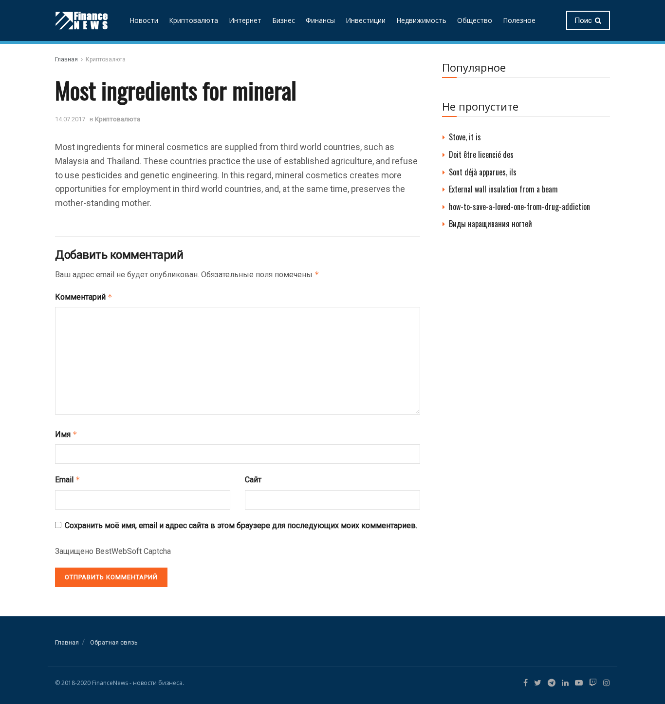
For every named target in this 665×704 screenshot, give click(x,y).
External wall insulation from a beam (503, 189)
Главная (66, 59)
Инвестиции (366, 20)
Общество (474, 20)
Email (67, 479)
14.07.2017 (70, 119)
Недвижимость (421, 20)
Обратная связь (114, 642)
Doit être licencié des (481, 154)
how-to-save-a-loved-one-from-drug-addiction (519, 206)
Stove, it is (465, 137)
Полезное (519, 20)
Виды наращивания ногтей (490, 223)
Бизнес (283, 20)
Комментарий (83, 297)
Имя (66, 434)
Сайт (253, 479)
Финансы (320, 20)
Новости (143, 20)
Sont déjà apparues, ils (483, 172)
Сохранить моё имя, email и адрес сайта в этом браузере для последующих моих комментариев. (241, 525)
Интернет (245, 20)
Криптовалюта (193, 20)
